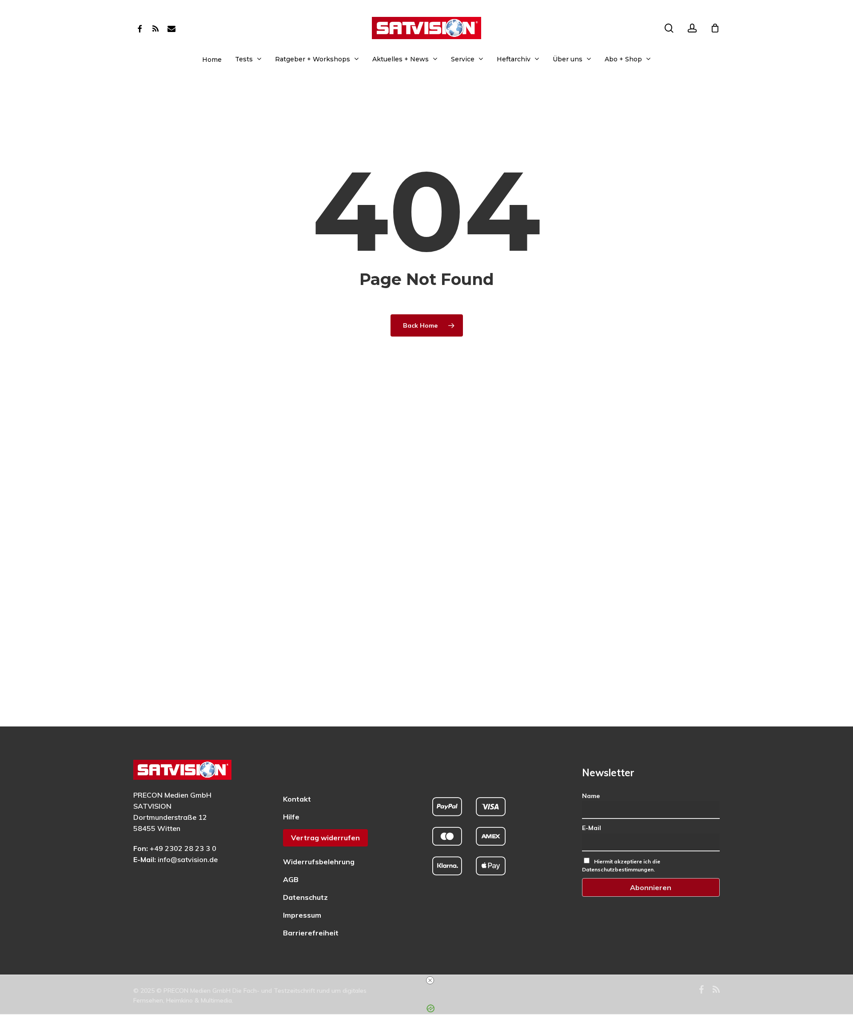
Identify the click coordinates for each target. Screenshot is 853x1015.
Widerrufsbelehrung (319, 861)
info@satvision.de (188, 859)
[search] (669, 28)
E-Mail (591, 828)
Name (591, 796)
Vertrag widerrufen (325, 837)
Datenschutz (305, 897)
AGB (291, 879)
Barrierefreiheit (311, 932)
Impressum (302, 915)
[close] (430, 980)
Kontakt (297, 798)
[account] (692, 28)
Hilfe (291, 816)
